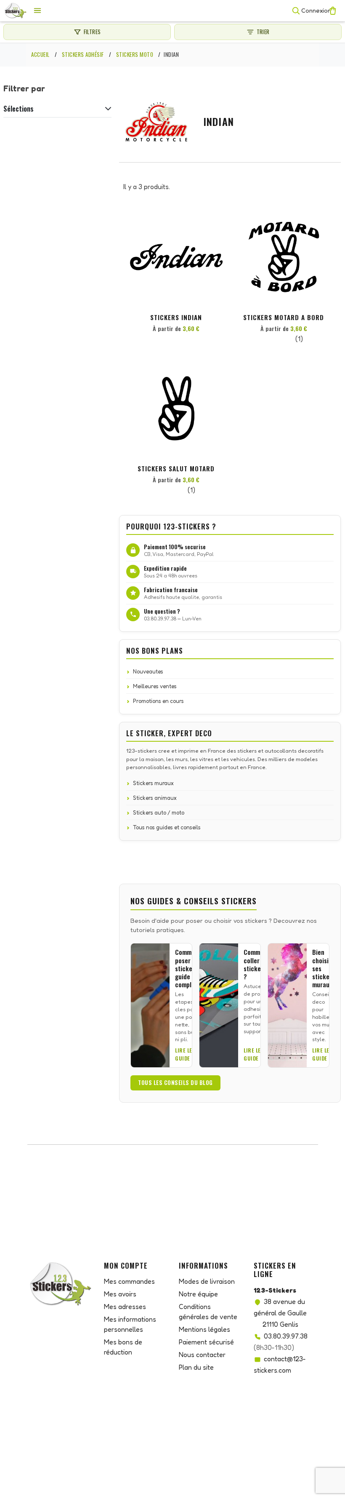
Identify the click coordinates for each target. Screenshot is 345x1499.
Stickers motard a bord (283, 317)
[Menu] (37, 10)
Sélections (18, 109)
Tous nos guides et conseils (167, 827)
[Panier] (333, 11)
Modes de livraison (207, 1281)
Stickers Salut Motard (176, 468)
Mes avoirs (120, 1294)
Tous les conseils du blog (175, 1082)
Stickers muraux (153, 783)
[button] (215, 225)
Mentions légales (204, 1329)
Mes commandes (129, 1281)
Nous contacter (202, 1354)
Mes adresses (125, 1306)
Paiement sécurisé (206, 1342)
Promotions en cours (158, 700)
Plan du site (196, 1367)
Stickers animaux (155, 797)
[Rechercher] (296, 11)
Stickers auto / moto (158, 812)
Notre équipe (198, 1294)
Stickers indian (176, 317)
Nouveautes (148, 671)
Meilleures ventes (155, 686)
